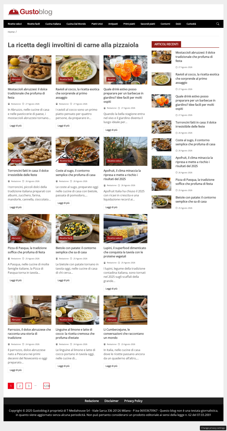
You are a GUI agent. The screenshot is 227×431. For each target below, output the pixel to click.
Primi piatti (129, 23)
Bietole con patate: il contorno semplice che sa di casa (76, 250)
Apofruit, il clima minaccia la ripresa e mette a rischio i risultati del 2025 (122, 175)
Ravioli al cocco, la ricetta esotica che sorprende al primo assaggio (77, 93)
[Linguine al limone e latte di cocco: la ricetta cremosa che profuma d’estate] (77, 310)
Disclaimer (111, 401)
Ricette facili (33, 23)
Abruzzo (16, 79)
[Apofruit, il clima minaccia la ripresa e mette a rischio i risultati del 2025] (125, 151)
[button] (217, 24)
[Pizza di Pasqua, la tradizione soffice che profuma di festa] (29, 228)
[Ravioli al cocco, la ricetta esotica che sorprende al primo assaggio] (77, 69)
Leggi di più (16, 125)
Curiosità (191, 23)
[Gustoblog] (30, 12)
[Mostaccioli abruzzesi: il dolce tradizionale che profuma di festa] (29, 69)
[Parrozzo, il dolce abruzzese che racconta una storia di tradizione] (29, 310)
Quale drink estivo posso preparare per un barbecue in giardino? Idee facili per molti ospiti (123, 95)
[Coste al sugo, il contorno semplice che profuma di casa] (77, 151)
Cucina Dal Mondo (76, 23)
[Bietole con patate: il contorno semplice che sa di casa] (77, 228)
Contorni (165, 23)
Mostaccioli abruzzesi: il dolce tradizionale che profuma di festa (27, 93)
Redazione (92, 401)
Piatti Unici (97, 23)
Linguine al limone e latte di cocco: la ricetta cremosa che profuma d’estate (75, 334)
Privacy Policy (133, 401)
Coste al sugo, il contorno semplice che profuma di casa (75, 173)
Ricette (111, 79)
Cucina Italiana (53, 23)
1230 (46, 386)
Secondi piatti (148, 23)
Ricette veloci (15, 23)
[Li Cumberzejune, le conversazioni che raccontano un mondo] (125, 310)
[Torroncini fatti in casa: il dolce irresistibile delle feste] (29, 151)
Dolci (178, 23)
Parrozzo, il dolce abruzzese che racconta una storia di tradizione (29, 334)
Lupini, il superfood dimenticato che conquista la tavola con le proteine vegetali (125, 252)
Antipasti (113, 23)
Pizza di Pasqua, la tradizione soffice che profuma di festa (27, 250)
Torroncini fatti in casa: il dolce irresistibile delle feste (28, 173)
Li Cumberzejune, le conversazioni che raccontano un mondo (124, 334)
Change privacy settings (213, 427)
